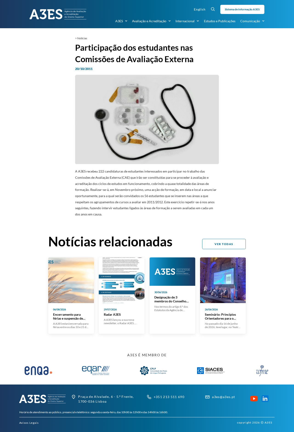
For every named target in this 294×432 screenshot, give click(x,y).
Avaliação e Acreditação (149, 21)
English (200, 9)
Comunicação (250, 21)
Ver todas (224, 244)
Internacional (185, 21)
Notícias (82, 38)
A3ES (119, 21)
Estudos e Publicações (219, 21)
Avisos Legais (29, 422)
